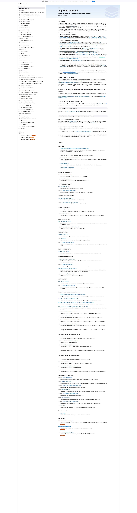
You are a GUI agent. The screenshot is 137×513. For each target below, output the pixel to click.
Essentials (61, 146)
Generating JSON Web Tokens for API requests (68, 82)
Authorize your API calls (66, 77)
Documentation (24, 3)
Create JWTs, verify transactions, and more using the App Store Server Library (81, 90)
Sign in (94, 1)
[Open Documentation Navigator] (19, 4)
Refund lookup (62, 279)
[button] (90, 1)
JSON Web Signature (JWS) (71, 26)
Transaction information (65, 184)
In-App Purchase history (65, 172)
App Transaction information (66, 196)
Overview (62, 21)
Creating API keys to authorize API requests (87, 80)
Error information (63, 411)
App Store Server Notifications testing (69, 355)
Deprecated (61, 418)
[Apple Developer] (45, 1)
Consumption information (65, 256)
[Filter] (30, 511)
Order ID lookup (62, 232)
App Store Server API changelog (69, 72)
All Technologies (22, 6)
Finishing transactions (64, 249)
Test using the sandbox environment (70, 101)
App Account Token (64, 219)
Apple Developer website (73, 73)
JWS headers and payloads (66, 375)
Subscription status (64, 207)
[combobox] (30, 511)
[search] (30, 511)
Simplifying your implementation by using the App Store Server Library (74, 96)
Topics (60, 142)
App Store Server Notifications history (69, 334)
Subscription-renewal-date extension (69, 292)
